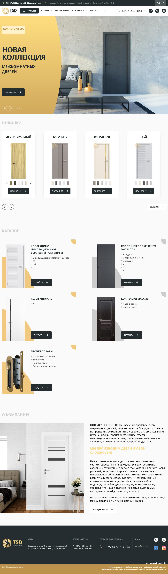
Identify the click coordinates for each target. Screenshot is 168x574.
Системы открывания (44, 356)
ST (124, 270)
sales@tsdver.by (142, 546)
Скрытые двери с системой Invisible (51, 257)
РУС (158, 3)
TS (34, 261)
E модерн (127, 254)
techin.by (162, 563)
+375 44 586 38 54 (117, 547)
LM (34, 264)
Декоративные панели (44, 366)
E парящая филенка (133, 257)
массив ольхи (130, 307)
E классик (128, 260)
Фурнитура (38, 359)
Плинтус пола (40, 362)
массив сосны (130, 303)
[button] (4, 108)
